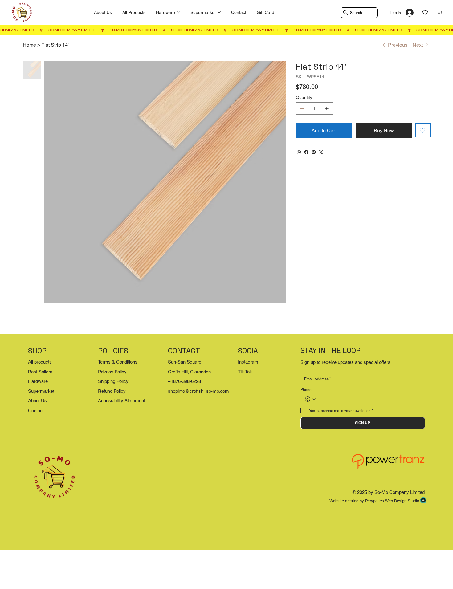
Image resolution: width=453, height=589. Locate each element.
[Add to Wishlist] (423, 130)
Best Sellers (40, 371)
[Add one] (326, 108)
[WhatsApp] (299, 152)
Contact (36, 410)
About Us (37, 400)
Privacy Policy (112, 371)
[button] (439, 12)
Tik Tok (245, 371)
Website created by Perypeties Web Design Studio (374, 500)
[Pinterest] (314, 152)
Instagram (248, 361)
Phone (306, 390)
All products (40, 361)
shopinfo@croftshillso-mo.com (198, 391)
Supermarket (41, 391)
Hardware (38, 381)
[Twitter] (321, 152)
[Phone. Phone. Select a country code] (310, 399)
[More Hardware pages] (178, 12)
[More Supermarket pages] (219, 12)
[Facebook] (306, 152)
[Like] (425, 12)
